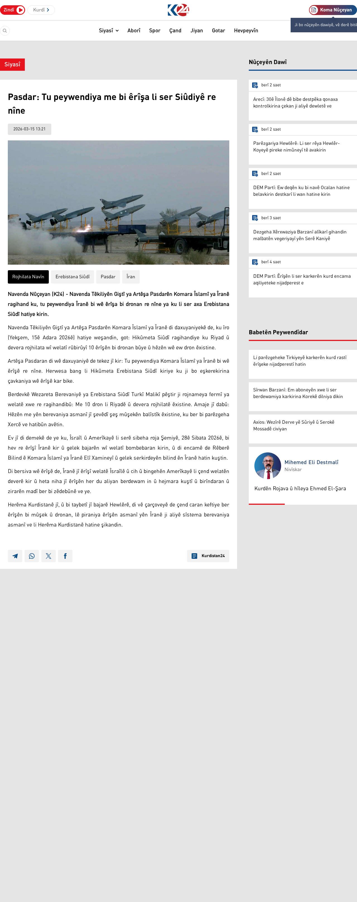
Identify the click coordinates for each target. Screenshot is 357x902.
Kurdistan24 (213, 556)
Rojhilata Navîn (28, 277)
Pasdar (108, 277)
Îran (131, 277)
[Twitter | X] (48, 556)
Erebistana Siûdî (73, 277)
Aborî (133, 31)
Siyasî (106, 30)
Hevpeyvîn (246, 31)
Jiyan (196, 31)
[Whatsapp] (32, 556)
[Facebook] (65, 556)
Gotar (218, 31)
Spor (154, 31)
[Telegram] (15, 556)
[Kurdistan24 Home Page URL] (178, 10)
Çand (175, 31)
